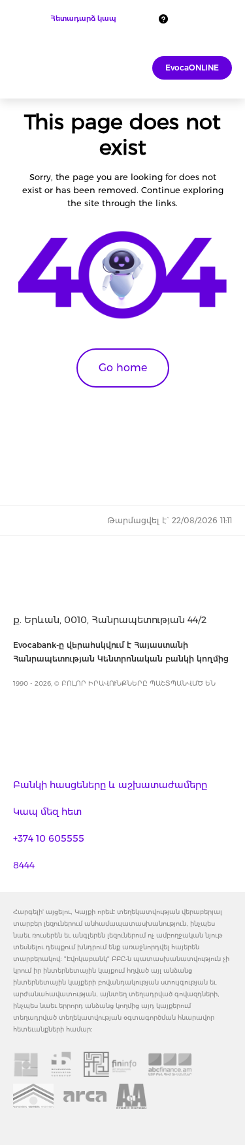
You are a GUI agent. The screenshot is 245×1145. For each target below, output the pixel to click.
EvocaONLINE (192, 67)
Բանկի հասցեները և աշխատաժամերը (110, 785)
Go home (123, 367)
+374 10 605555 (48, 838)
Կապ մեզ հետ (47, 811)
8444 (24, 865)
